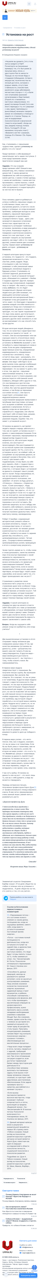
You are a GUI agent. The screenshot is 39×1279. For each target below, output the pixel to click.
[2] (35, 787)
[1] (18, 393)
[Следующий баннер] (34, 10)
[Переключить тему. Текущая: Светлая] (29, 4)
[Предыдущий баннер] (4, 10)
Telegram (13, 899)
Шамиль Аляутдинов (15, 40)
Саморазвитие (7, 28)
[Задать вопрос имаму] (34, 1268)
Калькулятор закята (28, 1275)
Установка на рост (20, 28)
